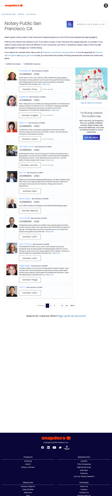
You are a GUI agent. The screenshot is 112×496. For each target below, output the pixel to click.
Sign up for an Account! (72, 316)
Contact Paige (30, 279)
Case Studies (28, 490)
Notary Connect (28, 467)
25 (62, 306)
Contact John (30, 236)
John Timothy (25, 244)
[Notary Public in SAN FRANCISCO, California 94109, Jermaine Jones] (11, 150)
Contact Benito (30, 210)
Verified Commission (13, 64)
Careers (84, 490)
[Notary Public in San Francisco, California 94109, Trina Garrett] (11, 74)
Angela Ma (23, 96)
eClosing (28, 461)
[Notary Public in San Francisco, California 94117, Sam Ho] (11, 176)
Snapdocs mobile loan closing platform (59, 52)
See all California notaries (91, 103)
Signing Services (84, 467)
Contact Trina (30, 89)
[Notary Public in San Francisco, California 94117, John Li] (11, 291)
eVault (28, 464)
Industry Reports (28, 486)
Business (84, 470)
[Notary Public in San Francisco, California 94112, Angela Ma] (11, 100)
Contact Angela (30, 115)
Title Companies (84, 464)
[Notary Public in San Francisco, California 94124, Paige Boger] (11, 269)
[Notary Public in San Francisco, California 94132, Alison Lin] (11, 126)
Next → (72, 306)
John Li (22, 287)
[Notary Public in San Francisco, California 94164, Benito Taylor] (11, 202)
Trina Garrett (25, 70)
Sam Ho (22, 172)
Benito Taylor (25, 198)
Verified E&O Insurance (32, 64)
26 (67, 306)
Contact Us (84, 493)
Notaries (84, 473)
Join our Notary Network (84, 476)
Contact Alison (30, 139)
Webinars (28, 493)
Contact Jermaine (30, 165)
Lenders (84, 461)
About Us (84, 486)
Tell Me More (91, 137)
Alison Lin (23, 122)
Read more (46, 84)
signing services (27, 55)
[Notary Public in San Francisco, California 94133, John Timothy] (11, 248)
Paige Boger (24, 265)
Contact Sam (30, 191)
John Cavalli (24, 218)
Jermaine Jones (26, 146)
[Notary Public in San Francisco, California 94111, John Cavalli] (11, 222)
